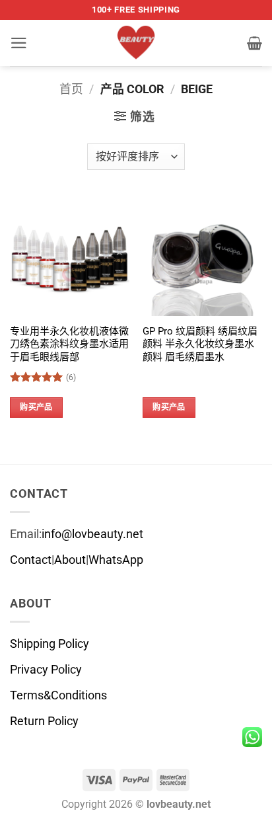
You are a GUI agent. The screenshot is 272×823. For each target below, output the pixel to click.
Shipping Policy (49, 643)
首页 (71, 89)
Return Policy (44, 721)
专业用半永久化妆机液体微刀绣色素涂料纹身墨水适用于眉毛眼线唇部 (69, 344)
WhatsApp (115, 560)
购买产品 (36, 407)
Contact (30, 560)
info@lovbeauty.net (92, 534)
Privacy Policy (46, 669)
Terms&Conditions (58, 695)
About (70, 560)
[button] (19, 43)
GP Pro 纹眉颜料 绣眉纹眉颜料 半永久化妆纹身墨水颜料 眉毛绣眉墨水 (200, 344)
